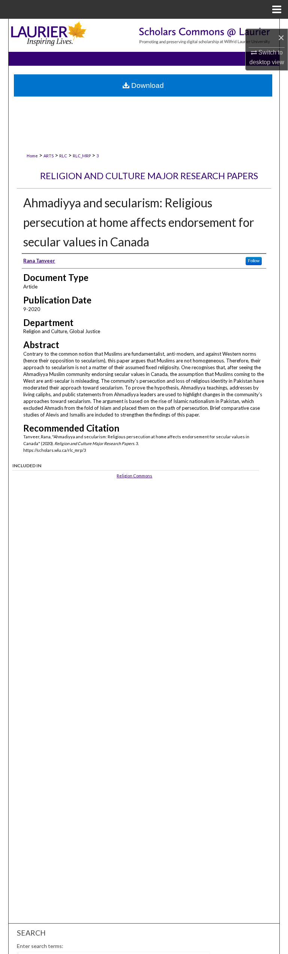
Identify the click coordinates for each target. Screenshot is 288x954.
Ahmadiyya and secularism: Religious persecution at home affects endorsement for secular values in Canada (138, 222)
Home (32, 155)
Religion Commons (134, 475)
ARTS (49, 155)
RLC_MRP (82, 155)
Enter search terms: (40, 946)
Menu (277, 9)
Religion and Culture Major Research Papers (149, 175)
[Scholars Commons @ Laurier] (144, 35)
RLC (63, 155)
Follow (254, 260)
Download (146, 85)
